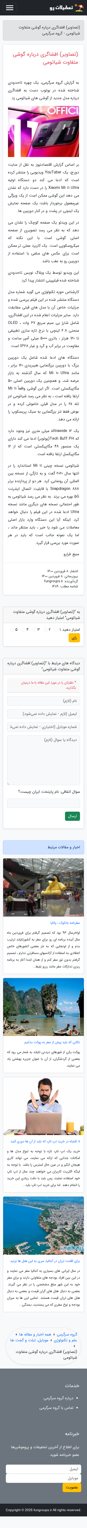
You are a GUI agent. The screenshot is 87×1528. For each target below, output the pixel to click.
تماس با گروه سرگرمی (56, 1408)
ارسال (72, 816)
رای (74, 638)
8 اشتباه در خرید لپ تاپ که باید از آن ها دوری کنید (45, 1141)
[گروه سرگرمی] (66, 8)
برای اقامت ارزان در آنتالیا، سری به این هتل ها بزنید (45, 1261)
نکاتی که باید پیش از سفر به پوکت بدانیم (52, 1042)
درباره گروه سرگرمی (58, 1398)
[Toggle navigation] (9, 8)
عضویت (72, 1487)
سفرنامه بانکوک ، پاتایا (65, 922)
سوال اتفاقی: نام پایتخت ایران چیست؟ (49, 792)
